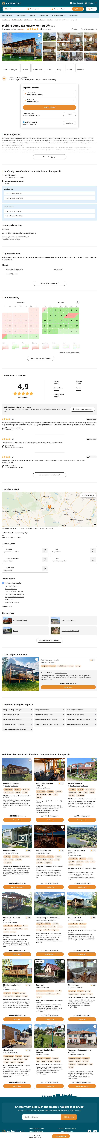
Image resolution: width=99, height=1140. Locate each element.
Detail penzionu (82, 820)
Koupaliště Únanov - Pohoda (14, 591)
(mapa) (21, 29)
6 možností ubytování (56, 933)
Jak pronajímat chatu (65, 1131)
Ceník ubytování (21, 15)
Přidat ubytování (77, 3)
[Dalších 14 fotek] (49, 836)
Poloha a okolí (73, 15)
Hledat (78, 9)
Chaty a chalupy (39, 20)
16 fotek (37, 58)
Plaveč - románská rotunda (70, 631)
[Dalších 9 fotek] (20, 674)
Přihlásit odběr (69, 1117)
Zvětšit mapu (89, 495)
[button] (49, 507)
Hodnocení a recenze (58, 15)
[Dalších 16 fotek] (49, 769)
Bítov (71, 855)
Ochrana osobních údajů (67, 1128)
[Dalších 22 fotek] (82, 971)
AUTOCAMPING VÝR (20, 620)
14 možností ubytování (88, 799)
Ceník (69, 114)
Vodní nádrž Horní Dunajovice (14, 594)
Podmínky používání (36, 1128)
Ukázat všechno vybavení (49, 283)
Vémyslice (73, 1054)
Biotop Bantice (9, 599)
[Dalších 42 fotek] (17, 836)
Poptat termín (49, 107)
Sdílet (75, 29)
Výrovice (49, 20)
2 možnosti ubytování (61, 673)
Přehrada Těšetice (11, 589)
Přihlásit (90, 3)
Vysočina (46, 1054)
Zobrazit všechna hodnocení (50, 475)
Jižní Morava (28, 20)
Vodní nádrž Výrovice (11, 586)
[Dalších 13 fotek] (82, 769)
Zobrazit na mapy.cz (46, 528)
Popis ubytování (7, 15)
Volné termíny (43, 15)
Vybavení (32, 15)
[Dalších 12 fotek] (49, 971)
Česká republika (17, 20)
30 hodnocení (47, 29)
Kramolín (40, 1054)
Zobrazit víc (6, 606)
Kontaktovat (69, 123)
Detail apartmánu (17, 887)
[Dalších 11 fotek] (49, 903)
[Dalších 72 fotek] (17, 971)
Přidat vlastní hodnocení (83, 409)
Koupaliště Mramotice (12, 602)
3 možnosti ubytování (23, 999)
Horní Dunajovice (75, 786)
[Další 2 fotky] (82, 836)
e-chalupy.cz (6, 20)
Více (51, 679)
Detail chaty (68, 687)
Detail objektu (50, 954)
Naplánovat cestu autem (9, 528)
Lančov (7, 922)
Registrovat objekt (36, 1131)
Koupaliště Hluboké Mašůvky (14, 597)
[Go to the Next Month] (77, 302)
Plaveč (15, 631)
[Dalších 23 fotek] (17, 769)
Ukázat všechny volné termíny (40, 358)
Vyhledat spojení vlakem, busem (29, 528)
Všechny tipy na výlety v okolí (49, 640)
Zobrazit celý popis (49, 157)
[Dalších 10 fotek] (17, 903)
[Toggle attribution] (95, 524)
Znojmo (7, 1052)
